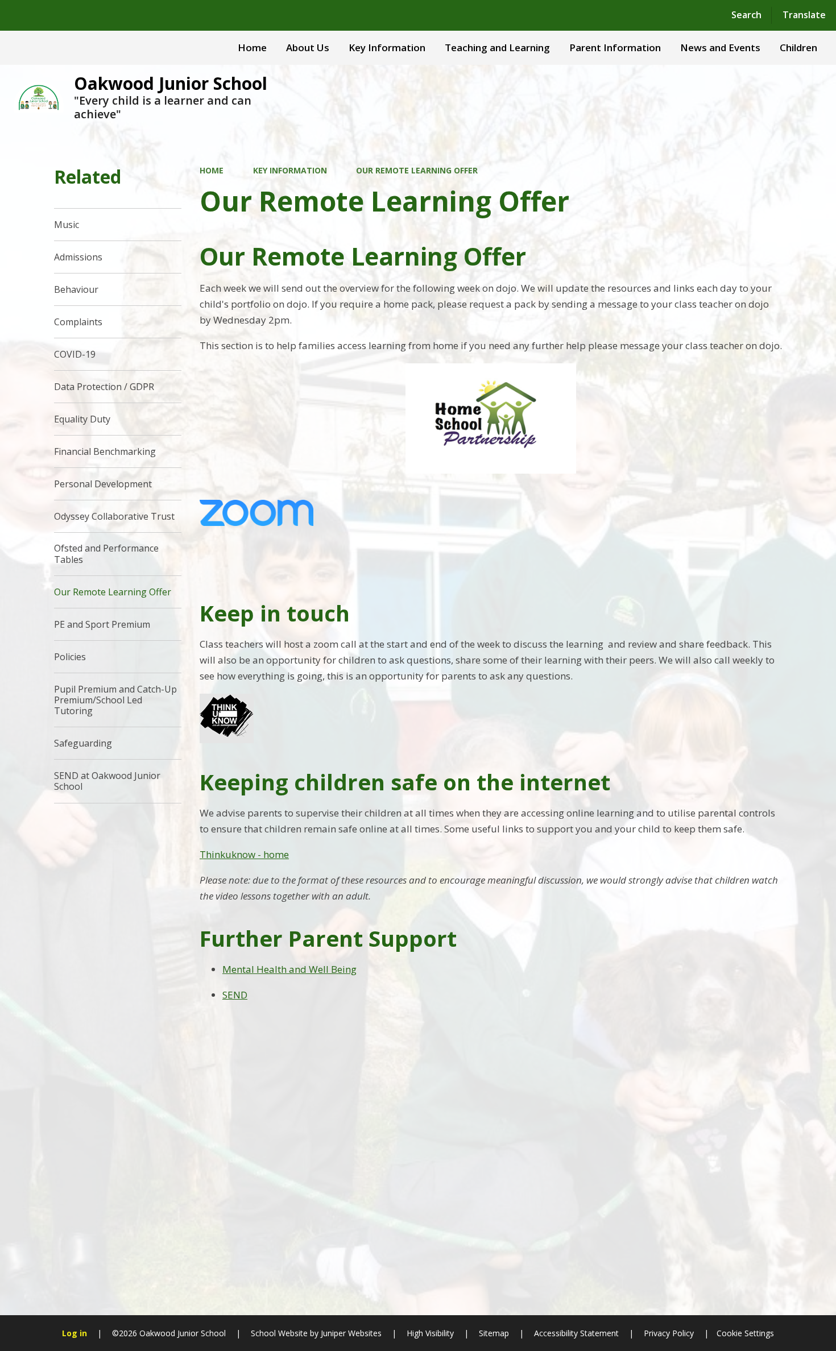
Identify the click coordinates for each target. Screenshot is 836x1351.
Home (212, 170)
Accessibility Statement (576, 1333)
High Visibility (430, 1333)
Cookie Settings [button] (745, 1333)
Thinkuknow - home (244, 854)
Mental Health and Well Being (289, 969)
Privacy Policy (669, 1333)
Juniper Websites (350, 1333)
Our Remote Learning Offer (417, 170)
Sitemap (494, 1333)
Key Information (290, 170)
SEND (234, 994)
